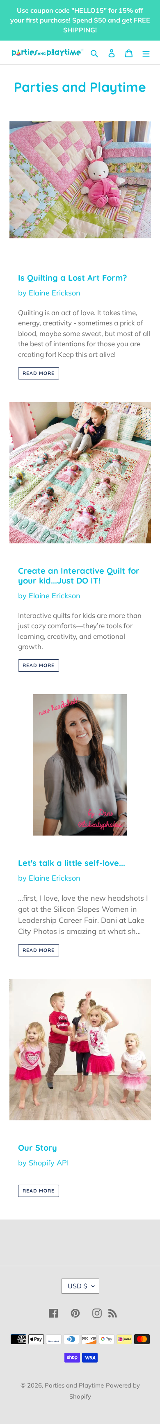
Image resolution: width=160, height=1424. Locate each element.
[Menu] (146, 52)
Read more (39, 373)
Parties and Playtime (74, 1385)
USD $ (77, 1286)
